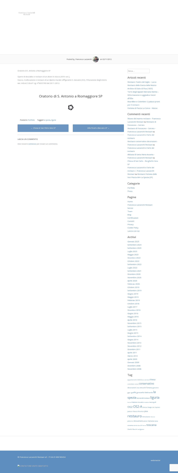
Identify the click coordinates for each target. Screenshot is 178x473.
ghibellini (156, 388)
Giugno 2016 (133, 313)
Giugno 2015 (133, 333)
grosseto (140, 392)
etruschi (143, 388)
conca (136, 384)
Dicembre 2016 (134, 310)
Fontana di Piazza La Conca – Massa (142, 108)
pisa (146, 411)
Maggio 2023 (133, 254)
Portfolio (119, 6)
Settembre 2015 (134, 326)
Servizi (90, 6)
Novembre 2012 (134, 346)
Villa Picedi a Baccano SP (98, 128)
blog (129, 214)
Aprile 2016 (132, 320)
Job (160, 6)
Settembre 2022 (134, 264)
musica (146, 402)
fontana (149, 388)
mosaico (140, 402)
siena (156, 421)
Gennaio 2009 (133, 362)
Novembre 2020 (134, 277)
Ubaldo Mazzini (132, 429)
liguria (53, 120)
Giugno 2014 (133, 339)
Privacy (131, 224)
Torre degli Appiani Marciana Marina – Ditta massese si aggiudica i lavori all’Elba (143, 95)
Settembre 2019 (134, 290)
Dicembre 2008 (134, 365)
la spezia (47, 120)
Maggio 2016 (133, 316)
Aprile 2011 (132, 352)
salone (145, 421)
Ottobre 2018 (133, 303)
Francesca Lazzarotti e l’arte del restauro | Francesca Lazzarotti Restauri (141, 170)
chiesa (152, 379)
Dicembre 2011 (134, 349)
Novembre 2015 (134, 323)
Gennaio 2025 (133, 241)
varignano (141, 429)
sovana (130, 425)
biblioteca (140, 380)
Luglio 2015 (132, 329)
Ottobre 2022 (133, 261)
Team (80, 6)
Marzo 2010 (133, 356)
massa (134, 402)
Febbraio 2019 (134, 300)
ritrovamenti (138, 421)
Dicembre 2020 (134, 274)
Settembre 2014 (134, 336)
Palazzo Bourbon (138, 411)
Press (130, 6)
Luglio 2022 (132, 267)
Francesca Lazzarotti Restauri (140, 205)
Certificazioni (104, 6)
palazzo (130, 411)
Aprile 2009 (132, 359)
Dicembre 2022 (134, 258)
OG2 (130, 406)
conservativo (146, 383)
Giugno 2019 (133, 294)
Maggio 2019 (133, 297)
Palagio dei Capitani (154, 407)
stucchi (140, 425)
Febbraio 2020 (134, 284)
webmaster (155, 460)
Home (60, 6)
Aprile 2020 (132, 280)
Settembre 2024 (134, 245)
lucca (129, 402)
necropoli (152, 402)
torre (144, 425)
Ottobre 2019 (133, 287)
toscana (151, 425)
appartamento (132, 380)
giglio (129, 392)
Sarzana (151, 421)
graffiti (133, 392)
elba (138, 388)
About (70, 6)
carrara (146, 380)
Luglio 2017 (132, 307)
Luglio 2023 (132, 251)
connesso (32, 144)
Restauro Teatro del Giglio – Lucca (142, 82)
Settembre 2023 (134, 248)
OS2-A (137, 406)
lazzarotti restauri (143, 398)
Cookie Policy (133, 227)
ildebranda (149, 392)
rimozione (146, 417)
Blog (140, 6)
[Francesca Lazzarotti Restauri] (27, 15)
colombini (131, 384)
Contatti (150, 6)
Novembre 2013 (134, 343)
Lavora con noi (133, 231)
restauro (135, 416)
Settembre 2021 (134, 271)
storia (135, 425)
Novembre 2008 (134, 369)
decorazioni (132, 388)
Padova (145, 407)
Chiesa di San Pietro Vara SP (43, 128)
